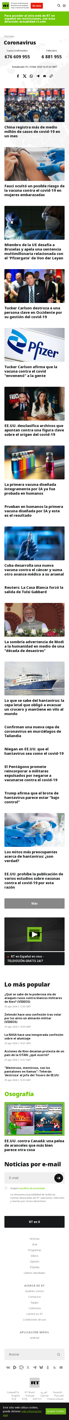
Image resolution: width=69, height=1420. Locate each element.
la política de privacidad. (32, 1188)
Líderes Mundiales (34, 1273)
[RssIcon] (54, 1367)
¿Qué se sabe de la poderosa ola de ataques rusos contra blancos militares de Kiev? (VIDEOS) (33, 998)
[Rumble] (15, 1367)
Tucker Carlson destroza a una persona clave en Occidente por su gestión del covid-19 (33, 312)
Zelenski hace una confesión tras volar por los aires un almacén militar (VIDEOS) (32, 1018)
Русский (58, 1395)
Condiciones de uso (34, 1319)
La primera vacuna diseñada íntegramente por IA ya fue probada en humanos (30, 489)
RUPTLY (37, 1399)
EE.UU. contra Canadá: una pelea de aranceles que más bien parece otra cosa (34, 1145)
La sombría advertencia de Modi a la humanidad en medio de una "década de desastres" (34, 646)
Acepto (27, 1188)
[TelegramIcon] (35, 1367)
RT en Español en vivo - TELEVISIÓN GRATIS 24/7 (25, 958)
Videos (34, 1256)
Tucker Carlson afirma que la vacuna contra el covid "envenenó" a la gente (30, 371)
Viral (34, 1244)
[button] (34, 934)
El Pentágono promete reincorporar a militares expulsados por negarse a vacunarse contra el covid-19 (30, 773)
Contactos (34, 1297)
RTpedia (34, 1267)
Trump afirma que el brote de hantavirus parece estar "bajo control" (31, 797)
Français (30, 1395)
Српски (44, 1395)
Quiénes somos (34, 1291)
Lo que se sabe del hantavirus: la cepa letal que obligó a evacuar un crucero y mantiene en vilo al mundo (34, 707)
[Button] (58, 5)
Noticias (35, 1239)
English (16, 1395)
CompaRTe (13, 1392)
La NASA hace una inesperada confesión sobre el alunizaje (33, 1037)
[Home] (5, 5)
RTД (24, 1399)
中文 (14, 1399)
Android (34, 1338)
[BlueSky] (41, 1367)
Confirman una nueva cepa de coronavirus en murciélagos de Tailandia (32, 731)
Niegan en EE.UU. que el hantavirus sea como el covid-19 (34, 751)
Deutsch (57, 1392)
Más (34, 903)
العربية (43, 1392)
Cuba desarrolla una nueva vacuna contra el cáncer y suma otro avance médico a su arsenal (34, 570)
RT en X (34, 1222)
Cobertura (35, 1308)
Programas (34, 1250)
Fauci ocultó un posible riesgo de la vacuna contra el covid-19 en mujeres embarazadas (34, 190)
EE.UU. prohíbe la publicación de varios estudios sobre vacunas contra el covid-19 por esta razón (33, 880)
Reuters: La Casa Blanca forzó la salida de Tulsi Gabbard (33, 590)
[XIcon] (28, 1367)
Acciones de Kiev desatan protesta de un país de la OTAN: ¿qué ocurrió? (34, 1053)
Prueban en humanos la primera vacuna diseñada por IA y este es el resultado (33, 511)
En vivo (37, 6)
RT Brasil (30, 1392)
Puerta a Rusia (55, 1399)
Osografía (19, 1094)
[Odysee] (21, 1367)
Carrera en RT (34, 1314)
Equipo (35, 1302)
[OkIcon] (48, 1367)
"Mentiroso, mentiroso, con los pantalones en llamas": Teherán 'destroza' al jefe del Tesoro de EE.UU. (31, 1071)
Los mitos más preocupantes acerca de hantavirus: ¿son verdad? (30, 856)
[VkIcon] (8, 1367)
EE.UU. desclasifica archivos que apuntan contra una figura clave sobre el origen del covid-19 (34, 430)
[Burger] (64, 5)
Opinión (34, 1261)
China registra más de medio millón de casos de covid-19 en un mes (32, 131)
